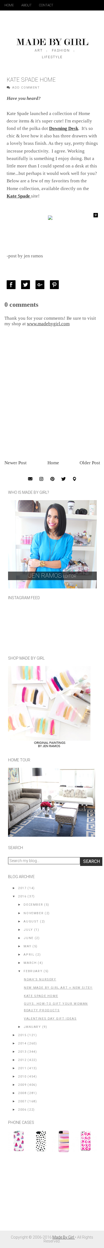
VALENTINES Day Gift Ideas (50, 1018)
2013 (22, 1052)
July (28, 930)
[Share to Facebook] (12, 284)
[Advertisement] (49, 1194)
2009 (22, 1085)
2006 (22, 1109)
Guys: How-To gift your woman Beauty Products (56, 1007)
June (28, 938)
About (26, 5)
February (33, 971)
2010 (22, 1076)
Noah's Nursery (40, 979)
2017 (22, 888)
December (33, 904)
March (30, 963)
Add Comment (26, 87)
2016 (22, 896)
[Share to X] (27, 284)
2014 (22, 1043)
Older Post (90, 462)
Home (9, 5)
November (34, 913)
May (27, 946)
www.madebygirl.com (48, 323)
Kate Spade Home (41, 996)
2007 (22, 1101)
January (32, 1027)
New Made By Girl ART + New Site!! (58, 988)
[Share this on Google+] (41, 284)
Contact (46, 5)
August (31, 921)
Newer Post (15, 462)
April (29, 954)
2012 (22, 1060)
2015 (22, 1035)
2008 (22, 1093)
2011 (22, 1068)
